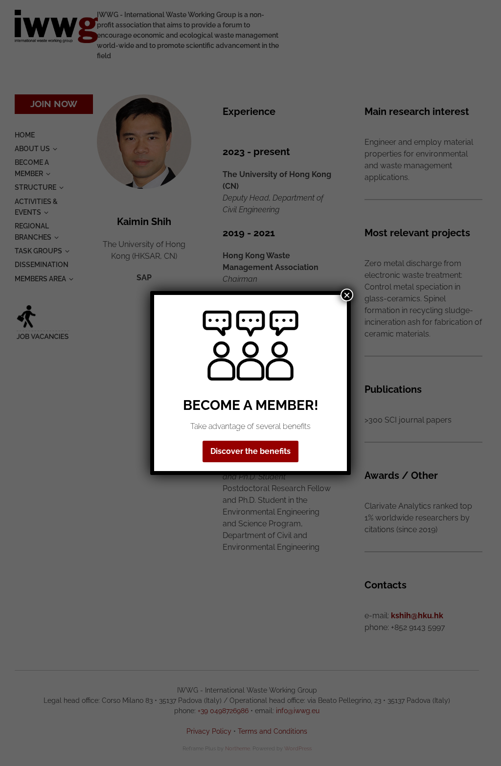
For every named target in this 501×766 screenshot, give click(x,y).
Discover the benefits (250, 451)
